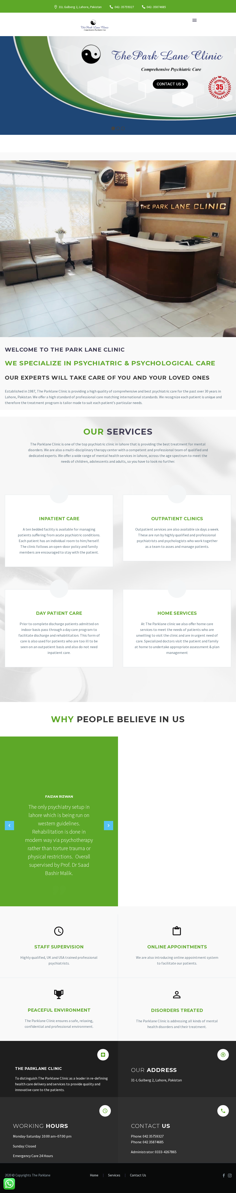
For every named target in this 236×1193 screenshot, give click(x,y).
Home (94, 1175)
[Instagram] (230, 1175)
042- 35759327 (124, 7)
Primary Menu (194, 20)
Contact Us (138, 1175)
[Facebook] (224, 1175)
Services (114, 1175)
